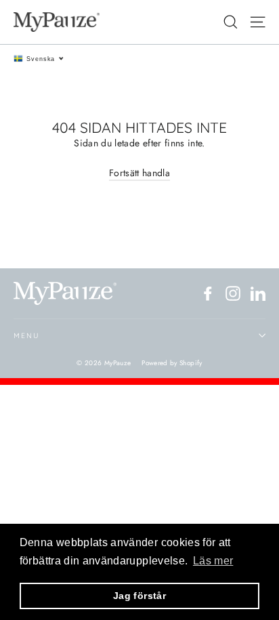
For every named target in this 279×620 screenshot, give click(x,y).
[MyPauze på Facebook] (207, 293)
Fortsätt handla (139, 173)
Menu (26, 335)
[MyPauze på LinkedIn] (258, 293)
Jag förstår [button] (139, 595)
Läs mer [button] (213, 560)
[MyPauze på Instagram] (233, 293)
